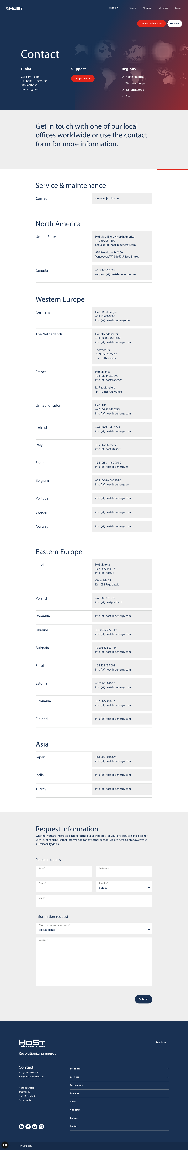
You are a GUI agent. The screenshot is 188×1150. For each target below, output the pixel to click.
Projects (74, 1093)
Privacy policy (25, 1146)
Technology (76, 1085)
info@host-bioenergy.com (31, 1077)
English (112, 8)
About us (147, 8)
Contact (178, 8)
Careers (132, 8)
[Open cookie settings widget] (5, 1145)
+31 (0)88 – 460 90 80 (29, 1073)
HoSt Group (163, 8)
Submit (143, 999)
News (73, 1102)
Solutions (75, 1069)
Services (74, 1077)
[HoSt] (14, 8)
